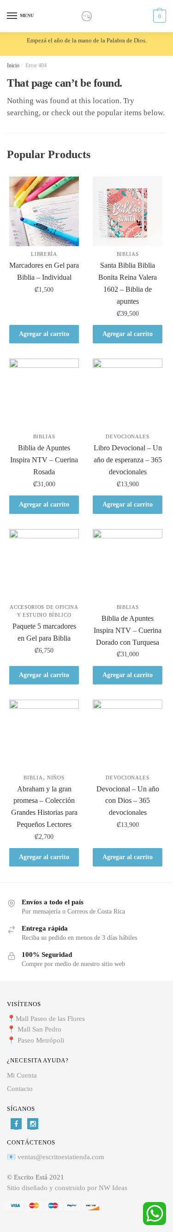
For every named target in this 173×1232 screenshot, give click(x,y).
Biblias (128, 254)
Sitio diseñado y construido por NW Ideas (67, 1187)
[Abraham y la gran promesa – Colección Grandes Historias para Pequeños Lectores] (44, 734)
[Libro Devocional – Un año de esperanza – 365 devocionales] (127, 393)
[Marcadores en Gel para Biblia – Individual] (44, 211)
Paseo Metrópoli (41, 1040)
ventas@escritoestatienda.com (61, 1157)
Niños (56, 777)
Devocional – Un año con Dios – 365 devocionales (127, 801)
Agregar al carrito (44, 333)
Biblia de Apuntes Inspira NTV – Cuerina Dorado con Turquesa (127, 630)
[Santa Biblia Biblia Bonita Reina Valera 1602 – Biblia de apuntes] (127, 211)
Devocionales (127, 436)
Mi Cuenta (22, 1075)
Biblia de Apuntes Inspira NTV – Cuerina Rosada (44, 460)
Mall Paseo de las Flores (50, 1018)
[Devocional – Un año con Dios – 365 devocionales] (127, 734)
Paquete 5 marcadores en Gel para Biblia (44, 632)
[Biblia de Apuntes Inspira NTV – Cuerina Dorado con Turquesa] (127, 564)
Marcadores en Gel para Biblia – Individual (44, 271)
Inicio (13, 65)
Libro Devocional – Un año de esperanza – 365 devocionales (128, 460)
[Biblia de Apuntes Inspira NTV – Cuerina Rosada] (44, 393)
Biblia (33, 777)
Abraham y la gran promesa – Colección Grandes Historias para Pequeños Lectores (44, 807)
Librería (44, 254)
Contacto (20, 1088)
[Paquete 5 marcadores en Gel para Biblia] (44, 564)
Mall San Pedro (40, 1029)
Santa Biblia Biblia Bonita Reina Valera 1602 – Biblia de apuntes (127, 283)
